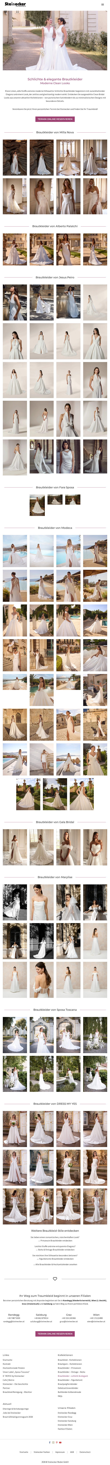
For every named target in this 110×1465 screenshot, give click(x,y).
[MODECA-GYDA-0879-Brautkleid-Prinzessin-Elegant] (15, 620)
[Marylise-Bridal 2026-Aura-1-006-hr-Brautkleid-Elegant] (42, 902)
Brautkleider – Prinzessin (69, 1368)
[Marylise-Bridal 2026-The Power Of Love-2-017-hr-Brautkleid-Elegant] (15, 902)
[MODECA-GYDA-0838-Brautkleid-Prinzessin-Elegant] (42, 620)
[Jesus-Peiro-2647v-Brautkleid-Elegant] (95, 302)
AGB (72, 1452)
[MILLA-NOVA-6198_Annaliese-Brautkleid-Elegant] (68, 158)
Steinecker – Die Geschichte (15, 1384)
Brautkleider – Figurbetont (70, 1380)
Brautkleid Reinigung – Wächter (17, 1392)
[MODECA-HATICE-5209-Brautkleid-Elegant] (15, 586)
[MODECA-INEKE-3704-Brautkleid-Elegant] (42, 759)
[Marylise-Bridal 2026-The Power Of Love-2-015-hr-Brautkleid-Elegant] (95, 902)
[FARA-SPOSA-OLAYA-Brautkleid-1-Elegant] (72, 499)
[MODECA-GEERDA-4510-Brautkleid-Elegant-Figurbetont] (95, 690)
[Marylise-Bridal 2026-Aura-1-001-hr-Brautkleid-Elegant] (95, 980)
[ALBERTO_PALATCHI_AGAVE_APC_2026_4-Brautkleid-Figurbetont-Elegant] (95, 249)
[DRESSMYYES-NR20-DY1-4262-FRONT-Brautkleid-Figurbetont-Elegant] (68, 1168)
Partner (6, 1388)
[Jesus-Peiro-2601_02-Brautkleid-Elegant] (95, 456)
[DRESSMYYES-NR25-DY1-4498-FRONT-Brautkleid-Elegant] (68, 1129)
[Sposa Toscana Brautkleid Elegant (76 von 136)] (95, 1035)
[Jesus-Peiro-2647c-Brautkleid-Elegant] (15, 341)
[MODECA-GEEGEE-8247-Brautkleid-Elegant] (42, 725)
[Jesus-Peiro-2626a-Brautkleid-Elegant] (68, 380)
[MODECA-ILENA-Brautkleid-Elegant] (42, 551)
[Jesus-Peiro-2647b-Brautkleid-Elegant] (68, 341)
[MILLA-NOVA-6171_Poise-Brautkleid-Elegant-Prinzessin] (15, 196)
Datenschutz (85, 1452)
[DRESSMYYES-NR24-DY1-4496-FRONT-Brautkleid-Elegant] (15, 1168)
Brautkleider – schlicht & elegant (73, 1376)
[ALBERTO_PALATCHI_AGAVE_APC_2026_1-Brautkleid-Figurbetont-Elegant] (15, 249)
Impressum (60, 1452)
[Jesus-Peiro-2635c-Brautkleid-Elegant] (95, 341)
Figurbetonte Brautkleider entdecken (56, 1258)
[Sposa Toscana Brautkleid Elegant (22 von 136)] (68, 1074)
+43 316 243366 (69, 1318)
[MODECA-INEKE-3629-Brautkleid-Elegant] (15, 759)
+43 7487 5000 (13, 1318)
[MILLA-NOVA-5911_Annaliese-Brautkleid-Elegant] (95, 196)
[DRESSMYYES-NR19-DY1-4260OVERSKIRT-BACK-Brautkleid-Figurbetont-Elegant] (68, 1206)
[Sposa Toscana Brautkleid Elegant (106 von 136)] (68, 1035)
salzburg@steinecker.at (41, 1321)
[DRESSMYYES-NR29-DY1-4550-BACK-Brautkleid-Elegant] (42, 1129)
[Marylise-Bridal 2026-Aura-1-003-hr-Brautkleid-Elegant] (42, 980)
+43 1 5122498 (96, 1318)
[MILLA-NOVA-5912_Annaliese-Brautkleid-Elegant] (68, 196)
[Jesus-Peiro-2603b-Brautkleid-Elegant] (15, 457)
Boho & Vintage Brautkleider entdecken (56, 1249)
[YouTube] (60, 1442)
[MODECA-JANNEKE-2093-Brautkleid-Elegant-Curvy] (28, 794)
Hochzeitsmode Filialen (14, 1368)
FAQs (60, 1396)
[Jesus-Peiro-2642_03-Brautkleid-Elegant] (15, 302)
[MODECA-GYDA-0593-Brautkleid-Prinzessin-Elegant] (95, 620)
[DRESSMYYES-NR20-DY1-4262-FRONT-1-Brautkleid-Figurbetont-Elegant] (95, 1168)
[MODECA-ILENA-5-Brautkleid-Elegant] (15, 551)
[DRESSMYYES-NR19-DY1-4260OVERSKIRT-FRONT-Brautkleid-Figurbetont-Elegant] (42, 1206)
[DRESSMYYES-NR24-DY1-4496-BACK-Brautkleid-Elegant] (42, 1168)
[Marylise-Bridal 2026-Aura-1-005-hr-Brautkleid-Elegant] (95, 941)
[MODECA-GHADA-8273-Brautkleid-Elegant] (68, 682)
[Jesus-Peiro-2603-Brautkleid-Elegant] (95, 419)
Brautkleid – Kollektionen (70, 1360)
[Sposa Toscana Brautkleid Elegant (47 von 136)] (95, 1074)
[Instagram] (53, 1442)
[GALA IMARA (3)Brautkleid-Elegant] (68, 847)
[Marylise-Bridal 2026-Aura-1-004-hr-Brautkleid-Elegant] (15, 980)
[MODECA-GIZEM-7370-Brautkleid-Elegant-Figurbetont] (68, 655)
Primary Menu (102, 5)
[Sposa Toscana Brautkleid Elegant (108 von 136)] (42, 1035)
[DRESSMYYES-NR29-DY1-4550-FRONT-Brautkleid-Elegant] (15, 1129)
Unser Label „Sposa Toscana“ (16, 1372)
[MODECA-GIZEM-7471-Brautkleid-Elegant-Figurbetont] (15, 655)
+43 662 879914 (41, 1318)
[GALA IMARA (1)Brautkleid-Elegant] (95, 847)
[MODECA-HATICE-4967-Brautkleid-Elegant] (95, 586)
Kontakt (7, 1364)
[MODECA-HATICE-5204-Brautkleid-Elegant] (42, 586)
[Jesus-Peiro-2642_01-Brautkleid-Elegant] (68, 301)
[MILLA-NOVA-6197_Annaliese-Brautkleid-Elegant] (95, 158)
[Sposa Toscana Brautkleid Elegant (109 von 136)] (15, 1035)
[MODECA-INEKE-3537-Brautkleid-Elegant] (68, 759)
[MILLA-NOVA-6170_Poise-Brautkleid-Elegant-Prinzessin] (42, 196)
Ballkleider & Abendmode (69, 1392)
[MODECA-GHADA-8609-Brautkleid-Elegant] (15, 682)
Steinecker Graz (65, 1416)
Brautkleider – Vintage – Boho (71, 1372)
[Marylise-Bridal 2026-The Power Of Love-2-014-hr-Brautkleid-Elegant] (15, 941)
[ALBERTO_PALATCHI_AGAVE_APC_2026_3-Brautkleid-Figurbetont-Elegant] (42, 249)
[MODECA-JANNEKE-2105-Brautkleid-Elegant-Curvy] (82, 794)
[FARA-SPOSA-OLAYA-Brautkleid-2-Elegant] (55, 499)
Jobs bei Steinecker (12, 1412)
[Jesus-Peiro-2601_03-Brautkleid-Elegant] (68, 456)
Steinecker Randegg (67, 1412)
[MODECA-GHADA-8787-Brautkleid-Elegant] (95, 655)
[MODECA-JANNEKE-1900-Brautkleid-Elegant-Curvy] (95, 759)
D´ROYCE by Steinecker (13, 1376)
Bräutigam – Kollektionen (70, 1364)
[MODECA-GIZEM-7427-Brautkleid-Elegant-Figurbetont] (42, 655)
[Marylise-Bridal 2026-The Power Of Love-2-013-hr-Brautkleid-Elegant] (42, 941)
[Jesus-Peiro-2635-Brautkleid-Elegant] (15, 380)
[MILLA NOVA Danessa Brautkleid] (15, 158)
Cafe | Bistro (8, 1380)
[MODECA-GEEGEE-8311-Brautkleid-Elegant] (15, 725)
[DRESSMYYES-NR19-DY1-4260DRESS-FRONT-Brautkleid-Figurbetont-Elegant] (95, 1206)
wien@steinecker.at (96, 1321)
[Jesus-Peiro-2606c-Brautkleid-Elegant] (95, 380)
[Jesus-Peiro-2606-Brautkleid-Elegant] (15, 419)
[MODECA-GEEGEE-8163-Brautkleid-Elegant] (95, 725)
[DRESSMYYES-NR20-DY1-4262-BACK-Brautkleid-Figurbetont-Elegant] (15, 1206)
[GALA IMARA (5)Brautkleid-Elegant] (42, 847)
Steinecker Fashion (42, 1452)
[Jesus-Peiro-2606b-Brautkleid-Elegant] (42, 419)
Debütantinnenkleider (68, 1388)
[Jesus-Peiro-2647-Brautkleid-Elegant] (42, 341)
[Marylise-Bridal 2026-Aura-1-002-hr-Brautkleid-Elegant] (68, 980)
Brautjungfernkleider (67, 1384)
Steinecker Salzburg (67, 1420)
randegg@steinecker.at (14, 1321)
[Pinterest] (57, 1442)
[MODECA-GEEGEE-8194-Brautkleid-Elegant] (68, 725)
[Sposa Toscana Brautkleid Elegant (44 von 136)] (15, 1074)
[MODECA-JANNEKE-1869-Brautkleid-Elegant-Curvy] (55, 794)
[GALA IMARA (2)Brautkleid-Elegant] (15, 847)
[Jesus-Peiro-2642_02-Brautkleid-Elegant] (42, 302)
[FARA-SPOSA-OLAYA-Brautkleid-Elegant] (37, 505)
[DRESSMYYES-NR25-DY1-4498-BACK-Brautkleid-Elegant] (95, 1129)
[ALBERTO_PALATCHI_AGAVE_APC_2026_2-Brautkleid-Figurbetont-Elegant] (68, 249)
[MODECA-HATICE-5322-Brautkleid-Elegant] (95, 551)
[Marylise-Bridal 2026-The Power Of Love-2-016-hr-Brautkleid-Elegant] (68, 902)
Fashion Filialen (65, 1428)
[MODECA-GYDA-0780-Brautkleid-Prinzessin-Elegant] (68, 620)
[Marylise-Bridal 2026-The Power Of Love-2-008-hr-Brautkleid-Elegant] (68, 941)
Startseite (7, 1360)
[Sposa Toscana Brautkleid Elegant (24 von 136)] (42, 1074)
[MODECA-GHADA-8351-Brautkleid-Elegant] (42, 690)
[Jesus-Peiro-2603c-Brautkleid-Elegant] (68, 419)
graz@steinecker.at (69, 1321)
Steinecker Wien (65, 1424)
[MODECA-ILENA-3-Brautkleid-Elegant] (68, 551)
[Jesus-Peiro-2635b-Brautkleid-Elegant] (42, 380)
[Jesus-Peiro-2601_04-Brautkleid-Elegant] (42, 456)
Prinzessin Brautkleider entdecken (56, 1240)
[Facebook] (50, 1442)
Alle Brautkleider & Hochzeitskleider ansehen (56, 1264)
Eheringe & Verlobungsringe (16, 1408)
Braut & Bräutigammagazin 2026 (18, 1416)
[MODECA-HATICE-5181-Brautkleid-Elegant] (68, 586)
